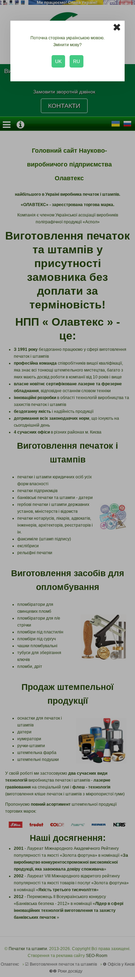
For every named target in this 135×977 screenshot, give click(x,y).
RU (76, 61)
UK (58, 61)
